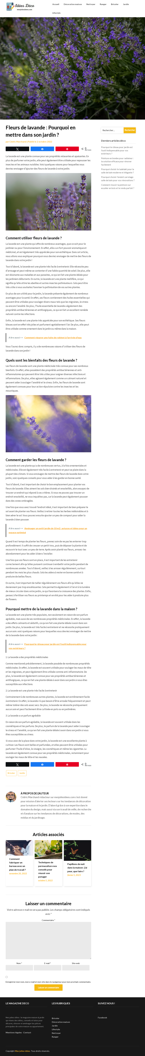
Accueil (55, 4)
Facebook (102, 1017)
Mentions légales (14, 1032)
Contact (27, 1032)
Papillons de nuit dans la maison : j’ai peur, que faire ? (77, 867)
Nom (19, 963)
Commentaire (48, 920)
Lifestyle (56, 13)
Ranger (103, 4)
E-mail (47, 963)
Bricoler (115, 4)
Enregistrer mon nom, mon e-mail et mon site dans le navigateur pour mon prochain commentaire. (48, 982)
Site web (76, 963)
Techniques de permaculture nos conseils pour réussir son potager (47, 869)
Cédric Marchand (17, 141)
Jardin (126, 4)
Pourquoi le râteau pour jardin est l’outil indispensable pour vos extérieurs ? (117, 150)
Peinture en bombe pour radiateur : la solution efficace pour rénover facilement (117, 161)
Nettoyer (90, 4)
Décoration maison (73, 4)
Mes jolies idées (22, 1051)
